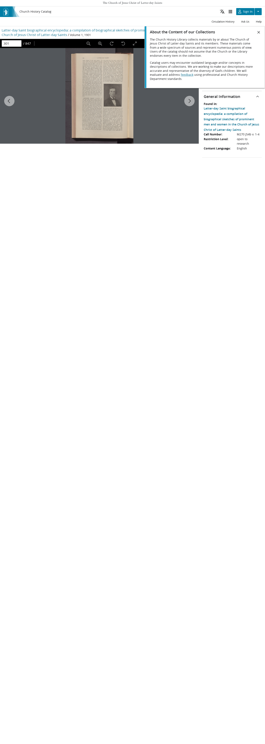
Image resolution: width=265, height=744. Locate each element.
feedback (187, 75)
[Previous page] (9, 101)
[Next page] (189, 101)
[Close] (258, 32)
